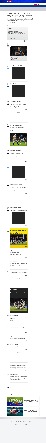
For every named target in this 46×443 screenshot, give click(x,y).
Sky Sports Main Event (17, 425)
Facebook (12, 421)
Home (7, 4)
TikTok (16, 421)
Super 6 (7, 426)
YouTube (25, 421)
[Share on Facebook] (8, 25)
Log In (38, 1)
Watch (16, 4)
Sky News (25, 426)
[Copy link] (26, 62)
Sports (10, 4)
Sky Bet (18, 4)
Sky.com (24, 425)
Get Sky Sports (34, 1)
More (20, 4)
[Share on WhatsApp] (12, 25)
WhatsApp (30, 421)
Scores (13, 4)
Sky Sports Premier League (18, 426)
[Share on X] (10, 25)
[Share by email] (15, 25)
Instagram (21, 421)
